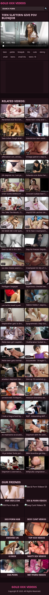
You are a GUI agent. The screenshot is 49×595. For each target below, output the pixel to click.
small (5, 57)
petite (12, 52)
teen (5, 52)
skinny (42, 52)
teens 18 (32, 57)
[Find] (46, 8)
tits (28, 52)
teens (13, 57)
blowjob (21, 52)
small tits (22, 57)
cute (35, 52)
